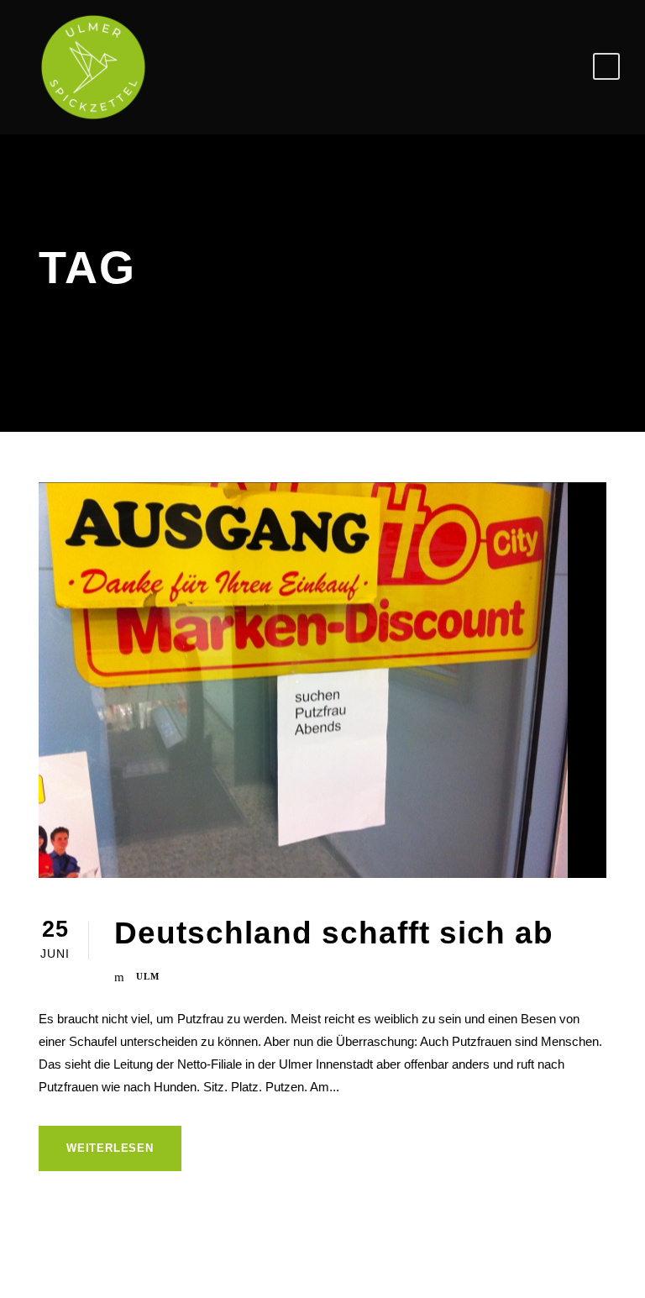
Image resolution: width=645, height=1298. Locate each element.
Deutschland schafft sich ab (333, 933)
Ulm (148, 976)
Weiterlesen (110, 1148)
